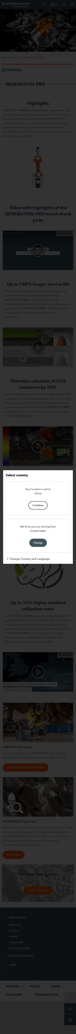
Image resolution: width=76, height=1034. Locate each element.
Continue (38, 505)
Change (38, 542)
